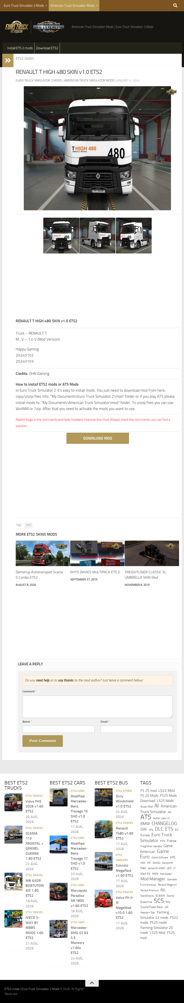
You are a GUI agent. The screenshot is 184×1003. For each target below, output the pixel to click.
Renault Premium (149, 890)
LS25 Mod (157, 932)
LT (174, 868)
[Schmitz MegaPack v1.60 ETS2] (104, 862)
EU (176, 829)
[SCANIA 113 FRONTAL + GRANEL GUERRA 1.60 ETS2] (13, 835)
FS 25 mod (148, 790)
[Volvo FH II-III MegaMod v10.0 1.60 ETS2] (104, 899)
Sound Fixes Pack (151, 907)
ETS (169, 829)
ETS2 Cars (77, 791)
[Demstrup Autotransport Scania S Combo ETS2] (43, 553)
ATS (145, 817)
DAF (143, 829)
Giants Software (159, 857)
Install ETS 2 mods (20, 48)
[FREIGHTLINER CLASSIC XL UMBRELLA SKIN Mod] (152, 553)
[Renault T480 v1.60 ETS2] (104, 829)
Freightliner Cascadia (151, 846)
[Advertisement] (98, 286)
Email (105, 721)
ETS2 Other (124, 791)
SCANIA (160, 895)
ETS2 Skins (25, 58)
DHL (151, 829)
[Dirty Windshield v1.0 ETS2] (104, 797)
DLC (159, 829)
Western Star (147, 912)
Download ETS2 (47, 48)
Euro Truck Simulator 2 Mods (24, 6)
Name (27, 721)
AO (169, 812)
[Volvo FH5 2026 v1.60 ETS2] (13, 802)
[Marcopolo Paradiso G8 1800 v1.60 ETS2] (59, 892)
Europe (145, 835)
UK (167, 907)
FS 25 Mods (149, 795)
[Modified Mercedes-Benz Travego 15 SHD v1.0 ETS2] (59, 797)
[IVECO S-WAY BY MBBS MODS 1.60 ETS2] (13, 919)
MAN (155, 873)
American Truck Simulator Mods (72, 6)
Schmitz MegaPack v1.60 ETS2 (124, 870)
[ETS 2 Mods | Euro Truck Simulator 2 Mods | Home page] (35, 27)
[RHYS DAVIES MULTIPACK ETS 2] (97, 553)
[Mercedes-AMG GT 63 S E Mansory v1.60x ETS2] (59, 929)
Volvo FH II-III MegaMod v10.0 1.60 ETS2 (125, 908)
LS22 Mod (166, 790)
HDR (142, 862)
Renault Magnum (167, 884)
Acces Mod (146, 806)
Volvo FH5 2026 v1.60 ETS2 (34, 806)
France (171, 841)
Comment (29, 691)
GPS (172, 857)
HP (149, 862)
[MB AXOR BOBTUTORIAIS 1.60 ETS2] (13, 882)
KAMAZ (156, 862)
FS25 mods (158, 922)
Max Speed (166, 873)
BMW (145, 823)
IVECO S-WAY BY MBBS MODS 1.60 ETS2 (34, 928)
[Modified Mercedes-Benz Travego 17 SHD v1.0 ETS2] (59, 844)
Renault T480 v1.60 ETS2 (124, 833)
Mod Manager (152, 878)
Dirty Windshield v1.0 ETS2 (125, 801)
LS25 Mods (165, 801)
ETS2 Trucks (34, 795)
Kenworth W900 (156, 868)
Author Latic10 (161, 818)
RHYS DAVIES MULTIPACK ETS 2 (95, 572)
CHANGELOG (164, 823)
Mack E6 (145, 873)
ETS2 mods (12, 989)
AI (156, 806)
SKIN (28, 525)
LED (169, 868)
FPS (162, 841)
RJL (163, 890)
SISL (168, 902)
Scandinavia (147, 895)
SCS (159, 900)
